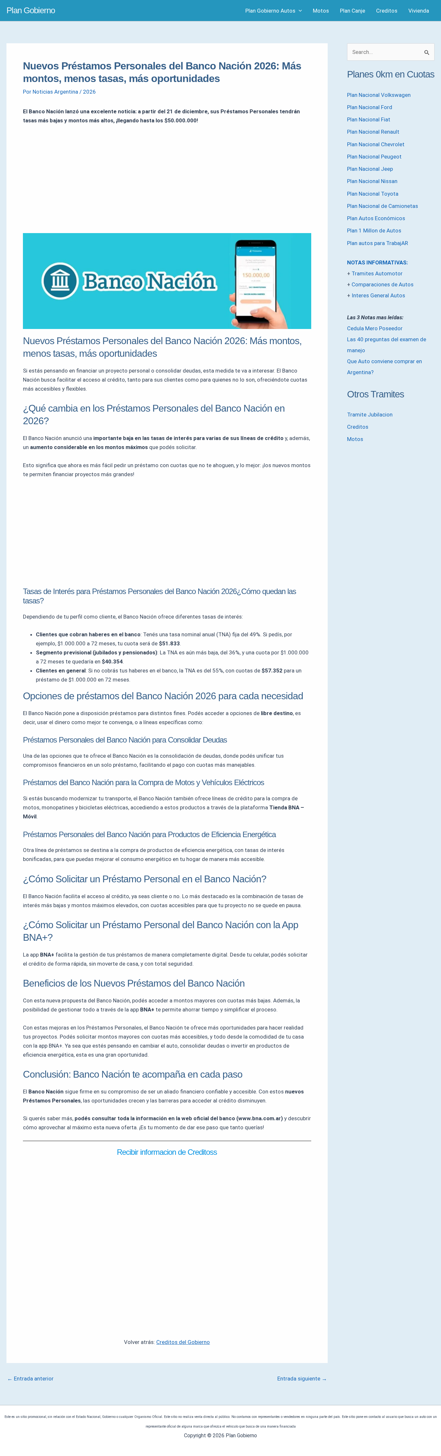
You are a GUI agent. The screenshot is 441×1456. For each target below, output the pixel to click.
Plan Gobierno (30, 10)
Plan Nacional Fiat (368, 119)
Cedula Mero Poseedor (375, 328)
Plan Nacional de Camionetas (382, 206)
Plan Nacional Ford (369, 107)
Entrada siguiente (302, 1378)
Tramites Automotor (377, 273)
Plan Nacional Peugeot (374, 156)
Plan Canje (352, 10)
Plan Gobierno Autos (270, 10)
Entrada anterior (30, 1378)
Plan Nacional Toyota (372, 193)
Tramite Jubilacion (370, 414)
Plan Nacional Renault (373, 131)
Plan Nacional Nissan (372, 181)
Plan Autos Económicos (376, 218)
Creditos (386, 10)
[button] (298, 10)
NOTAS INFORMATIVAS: (377, 262)
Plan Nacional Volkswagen (379, 95)
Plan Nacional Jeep (370, 169)
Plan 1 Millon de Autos (374, 230)
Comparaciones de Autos (383, 284)
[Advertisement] (167, 179)
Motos (321, 10)
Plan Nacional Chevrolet (376, 144)
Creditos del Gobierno (183, 1342)
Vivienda (418, 10)
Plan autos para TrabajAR (377, 243)
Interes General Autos (378, 295)
